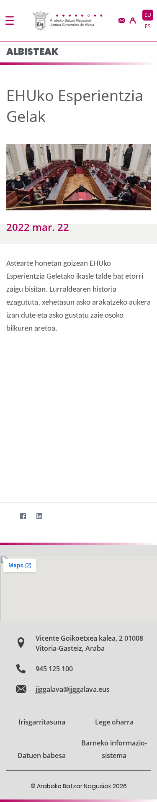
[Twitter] (6, 516)
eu (147, 14)
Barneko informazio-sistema (114, 749)
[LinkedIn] (39, 516)
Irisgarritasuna (41, 722)
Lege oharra (114, 722)
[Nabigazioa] (9, 20)
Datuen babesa (42, 755)
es (148, 26)
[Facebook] (22, 516)
